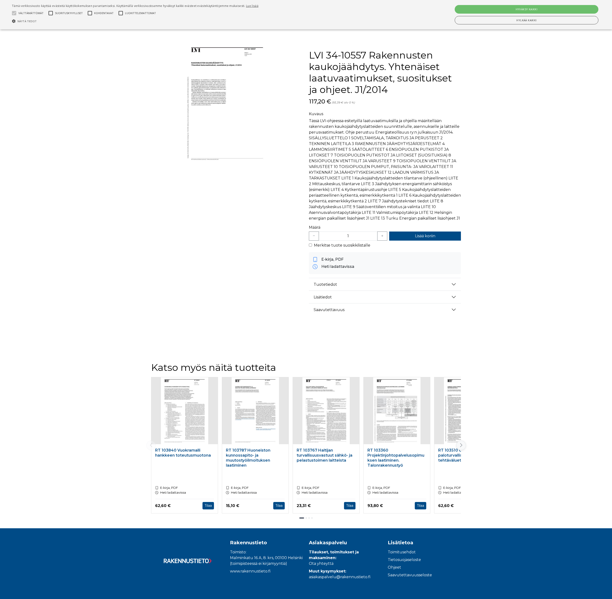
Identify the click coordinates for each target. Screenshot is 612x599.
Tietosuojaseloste (404, 559)
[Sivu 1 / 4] (301, 518)
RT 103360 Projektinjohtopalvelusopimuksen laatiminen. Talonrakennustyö (395, 457)
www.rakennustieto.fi (250, 571)
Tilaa (208, 505)
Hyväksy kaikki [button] (527, 9)
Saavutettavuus (329, 310)
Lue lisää (252, 6)
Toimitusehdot (402, 552)
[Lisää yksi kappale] (382, 236)
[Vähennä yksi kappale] (314, 236)
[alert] (306, 14)
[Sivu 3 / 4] (309, 518)
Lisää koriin (425, 236)
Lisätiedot (323, 297)
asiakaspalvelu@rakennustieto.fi (340, 577)
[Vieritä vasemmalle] (151, 445)
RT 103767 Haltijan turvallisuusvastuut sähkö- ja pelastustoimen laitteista (324, 455)
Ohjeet (394, 567)
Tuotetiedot (325, 284)
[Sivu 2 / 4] (306, 518)
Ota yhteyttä (321, 563)
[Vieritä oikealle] (461, 445)
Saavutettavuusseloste (410, 575)
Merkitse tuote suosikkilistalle (342, 245)
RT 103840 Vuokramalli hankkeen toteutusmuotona (183, 453)
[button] (135, 21)
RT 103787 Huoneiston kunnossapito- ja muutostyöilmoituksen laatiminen (248, 457)
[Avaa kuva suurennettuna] (227, 103)
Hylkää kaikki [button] (526, 20)
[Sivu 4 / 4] (312, 518)
